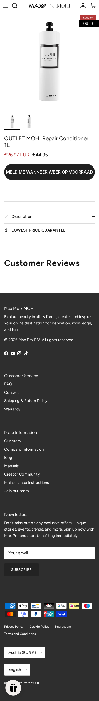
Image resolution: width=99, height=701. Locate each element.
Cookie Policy (39, 626)
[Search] (17, 6)
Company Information (24, 449)
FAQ (8, 384)
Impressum (63, 626)
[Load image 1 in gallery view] (49, 61)
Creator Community (22, 474)
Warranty (12, 409)
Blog (8, 457)
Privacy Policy (13, 626)
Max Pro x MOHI (27, 683)
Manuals (11, 466)
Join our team (16, 491)
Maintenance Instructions (26, 482)
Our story (12, 440)
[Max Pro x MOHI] (49, 6)
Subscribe (21, 570)
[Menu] (6, 6)
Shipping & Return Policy (26, 400)
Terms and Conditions (20, 634)
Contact (11, 392)
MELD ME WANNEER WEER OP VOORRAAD (49, 172)
